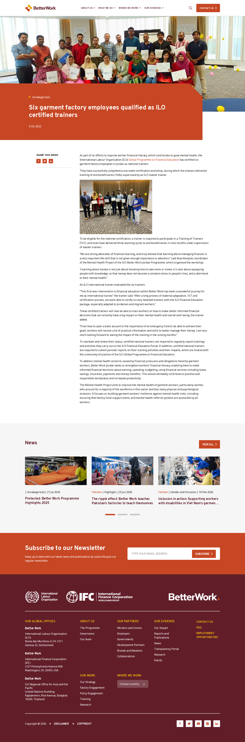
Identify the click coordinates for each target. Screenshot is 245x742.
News (157, 643)
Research (159, 654)
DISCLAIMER (61, 724)
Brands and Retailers (129, 650)
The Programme (90, 628)
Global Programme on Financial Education (154, 160)
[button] (110, 514)
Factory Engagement (92, 687)
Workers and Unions (129, 628)
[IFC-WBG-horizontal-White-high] (99, 597)
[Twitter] (189, 723)
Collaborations (126, 656)
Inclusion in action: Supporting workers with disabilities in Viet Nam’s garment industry (188, 503)
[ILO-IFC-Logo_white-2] (41, 597)
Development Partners (131, 645)
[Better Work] (194, 597)
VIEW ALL (208, 444)
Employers (123, 633)
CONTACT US (207, 8)
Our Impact (161, 628)
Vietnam (163, 492)
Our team (85, 639)
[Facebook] (180, 723)
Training (85, 699)
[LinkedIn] (216, 723)
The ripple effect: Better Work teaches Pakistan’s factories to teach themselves (122, 501)
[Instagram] (207, 723)
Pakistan (97, 492)
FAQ (199, 627)
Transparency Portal (166, 649)
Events (158, 660)
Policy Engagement (92, 693)
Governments (125, 639)
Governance (87, 633)
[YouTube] (198, 723)
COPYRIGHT (84, 724)
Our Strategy (87, 682)
